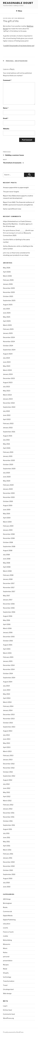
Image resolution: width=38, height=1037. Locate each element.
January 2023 (8, 399)
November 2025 (9, 292)
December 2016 (9, 604)
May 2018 (6, 563)
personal (10, 61)
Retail (5, 969)
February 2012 (8, 805)
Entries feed (7, 1010)
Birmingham (7, 903)
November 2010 (9, 866)
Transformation (8, 981)
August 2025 (7, 305)
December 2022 (9, 403)
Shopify (6, 973)
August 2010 (7, 878)
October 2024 (8, 346)
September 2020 (9, 469)
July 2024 (6, 358)
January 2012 (7, 809)
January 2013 (7, 760)
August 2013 (7, 731)
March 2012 (7, 801)
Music (5, 948)
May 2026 (6, 268)
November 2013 (9, 719)
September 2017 (9, 591)
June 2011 (6, 837)
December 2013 (9, 714)
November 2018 (9, 538)
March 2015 (7, 653)
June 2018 (6, 559)
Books (5, 907)
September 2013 (9, 727)
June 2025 (7, 313)
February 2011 (8, 854)
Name (5, 108)
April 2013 (6, 747)
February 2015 (8, 657)
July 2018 (6, 555)
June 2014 (6, 690)
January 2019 (7, 530)
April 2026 (7, 272)
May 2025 (6, 317)
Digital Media (7, 916)
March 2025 (7, 325)
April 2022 (7, 419)
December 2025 (9, 288)
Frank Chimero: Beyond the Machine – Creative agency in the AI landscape (17, 224)
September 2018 (9, 546)
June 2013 (6, 739)
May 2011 (6, 842)
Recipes (6, 965)
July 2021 (6, 440)
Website (6, 129)
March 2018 (7, 571)
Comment (7, 80)
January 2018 (7, 579)
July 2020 (6, 473)
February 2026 (8, 280)
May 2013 (6, 743)
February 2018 (8, 575)
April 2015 (6, 649)
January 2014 (7, 710)
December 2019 (9, 493)
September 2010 (9, 874)
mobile (5, 936)
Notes (5, 952)
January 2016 (7, 632)
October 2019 (8, 501)
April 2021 (6, 448)
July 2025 (6, 309)
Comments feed (9, 1014)
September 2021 (9, 432)
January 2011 (7, 858)
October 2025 (8, 296)
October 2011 (8, 821)
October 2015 (8, 641)
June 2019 (6, 510)
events (5, 928)
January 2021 (7, 456)
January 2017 (7, 600)
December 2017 (8, 583)
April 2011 (6, 846)
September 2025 (9, 300)
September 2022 (9, 407)
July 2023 (6, 387)
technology (7, 977)
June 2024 (7, 362)
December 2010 (9, 862)
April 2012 (6, 796)
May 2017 (6, 596)
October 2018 (8, 542)
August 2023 (7, 382)
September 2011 (9, 825)
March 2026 (7, 276)
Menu (20, 11)
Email (5, 118)
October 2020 (8, 464)
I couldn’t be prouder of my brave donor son (18, 46)
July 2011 (6, 833)
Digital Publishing (9, 920)
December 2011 (8, 813)
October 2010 (8, 870)
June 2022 (6, 415)
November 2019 (9, 497)
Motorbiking (7, 940)
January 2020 (8, 489)
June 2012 (6, 788)
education (6, 924)
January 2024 (8, 374)
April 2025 (7, 321)
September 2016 (9, 612)
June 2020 (7, 477)
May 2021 (6, 444)
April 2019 (6, 518)
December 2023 (9, 378)
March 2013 (7, 751)
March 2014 (7, 702)
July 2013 (6, 735)
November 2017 (8, 587)
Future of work (8, 932)
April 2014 (6, 698)
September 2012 (9, 776)
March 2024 (7, 370)
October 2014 (8, 673)
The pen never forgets (11, 192)
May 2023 (6, 391)
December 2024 (9, 337)
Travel (5, 985)
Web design (7, 993)
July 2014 (6, 686)
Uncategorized (21, 61)
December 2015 (9, 637)
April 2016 (6, 624)
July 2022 (6, 411)
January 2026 (8, 284)
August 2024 (7, 354)
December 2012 (8, 764)
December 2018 (9, 534)
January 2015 (7, 661)
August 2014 (7, 682)
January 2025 (8, 333)
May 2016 (6, 620)
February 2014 (8, 706)
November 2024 (9, 341)
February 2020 (8, 485)
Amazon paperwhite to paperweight (16, 187)
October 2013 (8, 723)
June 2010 (6, 887)
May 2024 (6, 366)
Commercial (7, 911)
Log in (5, 1006)
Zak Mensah (19, 18)
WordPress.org (8, 1018)
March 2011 (7, 850)
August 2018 (7, 550)
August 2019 (7, 505)
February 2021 (8, 452)
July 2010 (6, 883)
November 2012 (8, 768)
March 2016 (7, 628)
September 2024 (9, 350)
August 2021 (7, 436)
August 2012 (7, 780)
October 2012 (8, 772)
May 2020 (6, 481)
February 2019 (8, 526)
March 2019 (7, 522)
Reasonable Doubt (18, 3)
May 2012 (6, 792)
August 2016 (7, 616)
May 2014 (6, 694)
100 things (7, 899)
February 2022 (8, 423)
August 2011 (7, 829)
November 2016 (9, 608)
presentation (7, 961)
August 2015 (7, 645)
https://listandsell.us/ (10, 221)
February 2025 (8, 329)
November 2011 (8, 817)
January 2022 (8, 428)
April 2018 (6, 567)
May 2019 (6, 514)
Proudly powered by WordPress (13, 1032)
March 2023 (7, 395)
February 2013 (8, 755)
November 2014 (9, 669)
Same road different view (12, 209)
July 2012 (6, 784)
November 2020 (9, 460)
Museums (6, 944)
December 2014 (9, 665)
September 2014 (9, 678)
